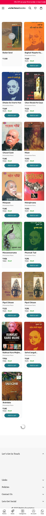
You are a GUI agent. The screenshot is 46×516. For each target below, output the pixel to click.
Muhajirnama (30, 202)
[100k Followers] (12, 507)
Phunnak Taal (30, 252)
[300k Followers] (5, 507)
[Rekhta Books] (17, 8)
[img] (12, 36)
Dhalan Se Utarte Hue (12, 102)
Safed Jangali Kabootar (30, 352)
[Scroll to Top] (41, 502)
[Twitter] (19, 507)
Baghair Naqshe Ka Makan (33, 52)
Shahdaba (7, 402)
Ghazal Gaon (8, 152)
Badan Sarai (8, 52)
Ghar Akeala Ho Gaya (34, 102)
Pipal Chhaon (8, 302)
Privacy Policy (25, 474)
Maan (27, 152)
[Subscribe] (41, 467)
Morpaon (6, 202)
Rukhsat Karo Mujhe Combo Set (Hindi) (11, 352)
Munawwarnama (10, 252)
